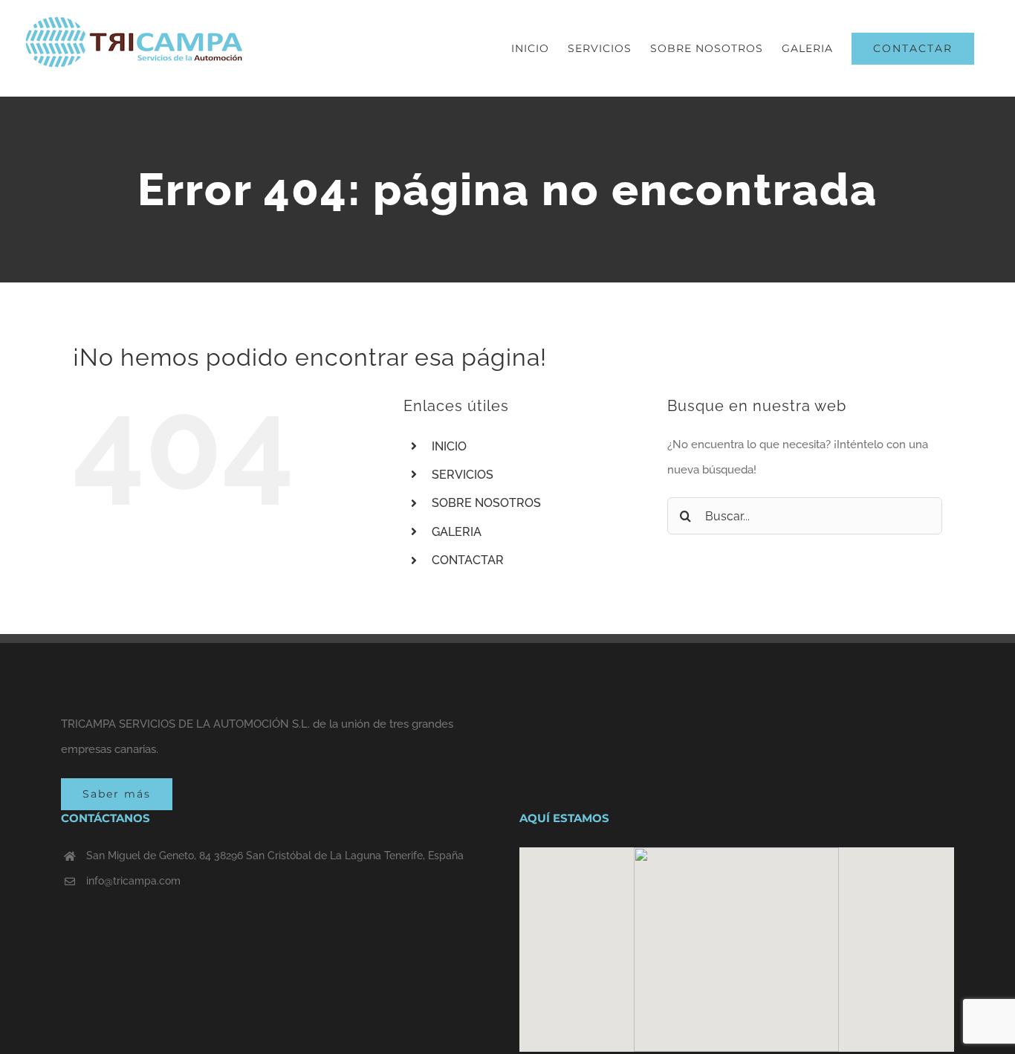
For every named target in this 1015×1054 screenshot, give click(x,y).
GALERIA (456, 532)
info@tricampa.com (133, 881)
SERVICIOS (462, 475)
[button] (736, 941)
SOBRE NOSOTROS (486, 503)
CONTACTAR (468, 560)
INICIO (449, 446)
